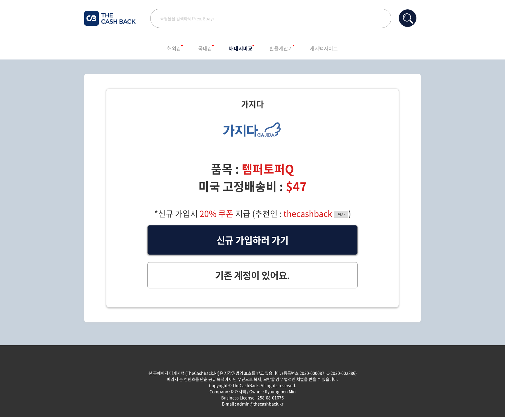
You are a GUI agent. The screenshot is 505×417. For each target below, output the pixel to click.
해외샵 (174, 48)
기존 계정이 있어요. (252, 275)
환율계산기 (281, 48)
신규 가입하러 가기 (252, 240)
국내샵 (205, 48)
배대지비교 (240, 48)
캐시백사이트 (324, 48)
